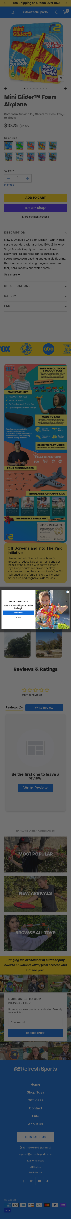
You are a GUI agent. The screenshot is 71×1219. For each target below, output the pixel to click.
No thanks (18, 617)
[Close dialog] (67, 592)
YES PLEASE (18, 612)
